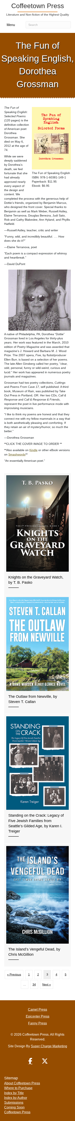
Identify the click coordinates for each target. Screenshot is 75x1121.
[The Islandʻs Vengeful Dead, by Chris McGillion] (37, 905)
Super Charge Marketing (49, 1046)
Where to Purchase (18, 1088)
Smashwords (16, 454)
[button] (30, 1061)
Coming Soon (14, 1107)
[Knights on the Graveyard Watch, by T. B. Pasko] (37, 534)
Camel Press (37, 1009)
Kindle (33, 450)
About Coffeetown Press (22, 1083)
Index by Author (15, 1098)
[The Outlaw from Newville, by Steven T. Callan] (37, 654)
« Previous (14, 974)
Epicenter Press (37, 1016)
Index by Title (14, 1093)
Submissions (13, 1102)
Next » (46, 984)
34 (34, 984)
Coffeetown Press (17, 1112)
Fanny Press (37, 1023)
